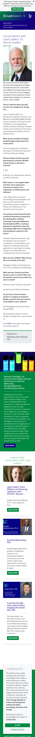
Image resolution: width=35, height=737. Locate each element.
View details (17, 9)
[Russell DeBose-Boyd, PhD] (17, 527)
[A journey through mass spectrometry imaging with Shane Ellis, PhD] (17, 590)
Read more (9, 445)
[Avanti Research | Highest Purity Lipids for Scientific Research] (12, 16)
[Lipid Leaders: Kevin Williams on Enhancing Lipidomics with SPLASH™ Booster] (17, 474)
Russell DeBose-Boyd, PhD (17, 541)
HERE (9, 323)
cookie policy (11, 719)
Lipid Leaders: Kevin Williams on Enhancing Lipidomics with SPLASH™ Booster (17, 490)
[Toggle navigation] (30, 16)
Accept (17, 725)
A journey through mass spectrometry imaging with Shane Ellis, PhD (16, 606)
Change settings (17, 729)
